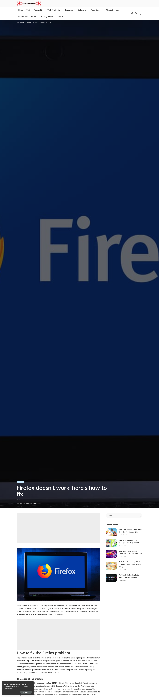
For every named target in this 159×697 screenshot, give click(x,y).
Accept (26, 692)
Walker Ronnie (21, 500)
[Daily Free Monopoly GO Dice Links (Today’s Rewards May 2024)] (111, 566)
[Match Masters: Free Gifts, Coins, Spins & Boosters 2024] (111, 554)
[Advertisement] (58, 528)
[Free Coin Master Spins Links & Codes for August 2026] (111, 532)
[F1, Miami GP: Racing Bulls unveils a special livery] (111, 578)
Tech (20, 482)
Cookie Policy (8, 689)
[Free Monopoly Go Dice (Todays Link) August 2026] (111, 543)
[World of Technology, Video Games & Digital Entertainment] (29, 3)
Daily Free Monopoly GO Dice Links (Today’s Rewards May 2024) (130, 564)
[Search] (139, 13)
